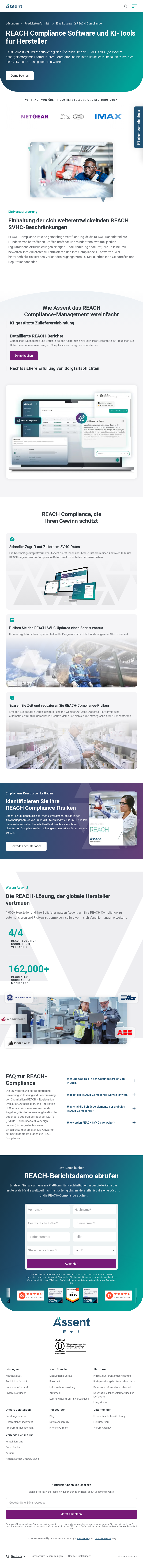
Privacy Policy (83, 1538)
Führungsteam (101, 1422)
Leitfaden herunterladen (26, 846)
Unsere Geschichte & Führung (109, 1416)
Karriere (10, 1453)
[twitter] (71, 1331)
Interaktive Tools (59, 1427)
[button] (71, 323)
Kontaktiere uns (14, 1441)
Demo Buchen (13, 1447)
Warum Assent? (102, 1427)
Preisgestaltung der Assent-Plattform (114, 1381)
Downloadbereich (59, 1422)
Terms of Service (103, 1538)
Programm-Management (19, 1427)
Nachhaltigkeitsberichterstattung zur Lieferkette (113, 1395)
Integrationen (100, 1402)
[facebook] (78, 1331)
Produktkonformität (37, 23)
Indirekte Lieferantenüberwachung (112, 1375)
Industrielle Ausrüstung (62, 1387)
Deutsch (16, 1556)
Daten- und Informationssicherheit (112, 1387)
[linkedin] (64, 1331)
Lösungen (12, 23)
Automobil (55, 1393)
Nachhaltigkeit (13, 1375)
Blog (52, 1416)
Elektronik (55, 1381)
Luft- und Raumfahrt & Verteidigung (69, 1398)
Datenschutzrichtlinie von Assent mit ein (103, 1527)
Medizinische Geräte (61, 1375)
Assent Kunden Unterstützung (22, 1458)
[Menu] (134, 6)
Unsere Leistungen (16, 1393)
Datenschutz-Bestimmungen (47, 1556)
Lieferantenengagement (19, 1422)
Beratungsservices (16, 1416)
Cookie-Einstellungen (79, 1556)
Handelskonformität (17, 1387)
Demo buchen (20, 75)
